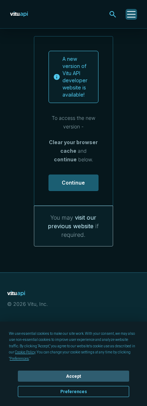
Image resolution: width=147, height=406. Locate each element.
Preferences (73, 391)
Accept (73, 376)
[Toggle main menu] (131, 14)
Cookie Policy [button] (25, 352)
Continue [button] (73, 183)
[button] (112, 14)
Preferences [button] (19, 359)
